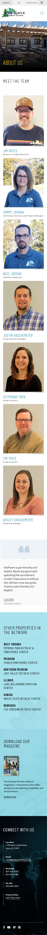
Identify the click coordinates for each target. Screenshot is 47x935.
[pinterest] (19, 927)
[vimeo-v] (14, 927)
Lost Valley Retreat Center (21, 673)
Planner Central (31, 3)
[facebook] (4, 927)
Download (10, 797)
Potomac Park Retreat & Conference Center (19, 650)
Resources (6, 3)
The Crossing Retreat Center (22, 709)
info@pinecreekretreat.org (18, 859)
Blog (19, 3)
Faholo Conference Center (20, 662)
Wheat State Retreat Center (22, 698)
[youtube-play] (8, 927)
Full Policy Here (13, 897)
